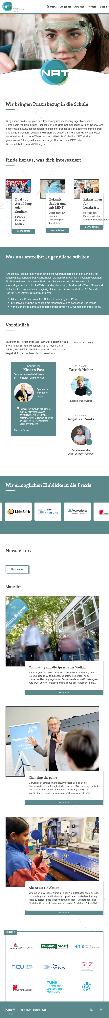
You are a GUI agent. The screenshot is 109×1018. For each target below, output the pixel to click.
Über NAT (51, 6)
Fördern (92, 6)
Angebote (65, 6)
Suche (103, 6)
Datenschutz (39, 1009)
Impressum (25, 1009)
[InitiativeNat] (15, 6)
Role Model (33, 366)
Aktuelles (79, 6)
